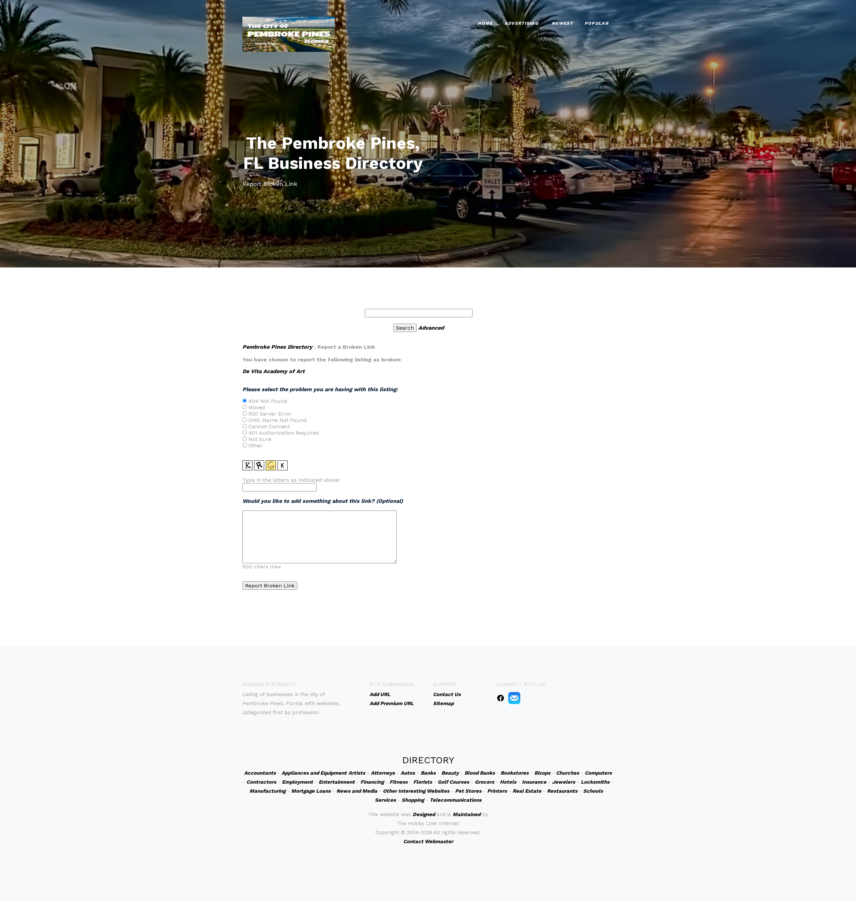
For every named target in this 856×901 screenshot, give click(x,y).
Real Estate (527, 791)
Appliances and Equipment (314, 773)
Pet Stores (468, 791)
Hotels (508, 782)
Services (385, 800)
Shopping (413, 800)
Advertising (521, 23)
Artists (356, 773)
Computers (598, 773)
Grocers (484, 782)
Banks (428, 773)
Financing (372, 782)
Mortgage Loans (311, 791)
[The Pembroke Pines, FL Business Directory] (288, 33)
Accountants (260, 773)
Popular (596, 23)
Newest (562, 23)
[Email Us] (514, 698)
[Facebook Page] (501, 698)
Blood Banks (479, 773)
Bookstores (515, 773)
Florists (422, 782)
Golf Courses (453, 782)
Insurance (534, 782)
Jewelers (563, 782)
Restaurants (562, 791)
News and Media (356, 791)
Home (485, 23)
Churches (567, 773)
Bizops (542, 773)
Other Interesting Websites (416, 791)
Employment (297, 782)
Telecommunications (455, 800)
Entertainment (337, 782)
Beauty (450, 773)
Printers (497, 791)
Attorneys (383, 773)
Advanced (431, 328)
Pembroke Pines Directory (277, 347)
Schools (593, 791)
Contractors (261, 782)
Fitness (399, 782)
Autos (408, 773)
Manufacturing (267, 791)
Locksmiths (595, 782)
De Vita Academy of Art (273, 371)
